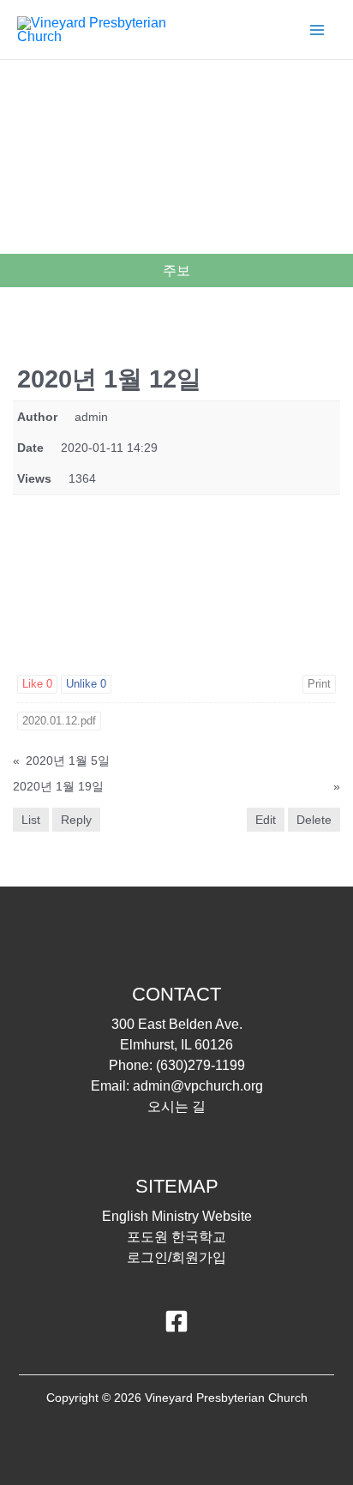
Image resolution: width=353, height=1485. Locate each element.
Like (37, 683)
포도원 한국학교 (176, 1236)
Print (319, 683)
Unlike (86, 683)
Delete (314, 820)
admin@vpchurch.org (198, 1086)
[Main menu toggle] (317, 30)
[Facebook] (176, 1321)
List (30, 820)
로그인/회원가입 (176, 1257)
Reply (76, 820)
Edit (265, 820)
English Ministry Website (177, 1216)
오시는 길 (176, 1106)
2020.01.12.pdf (59, 720)
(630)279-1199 (200, 1065)
